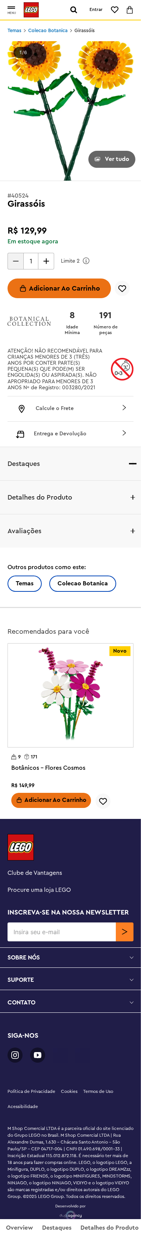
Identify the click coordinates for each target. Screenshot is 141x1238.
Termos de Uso (98, 1091)
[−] (15, 261)
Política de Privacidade (31, 1091)
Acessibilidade (23, 1106)
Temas (14, 30)
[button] (11, 8)
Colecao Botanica (48, 30)
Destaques (56, 1228)
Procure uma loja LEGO (39, 890)
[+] (46, 261)
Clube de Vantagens (35, 873)
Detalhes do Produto (109, 1228)
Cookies (69, 1091)
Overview (19, 1228)
